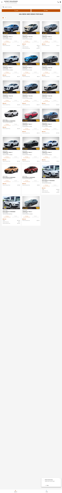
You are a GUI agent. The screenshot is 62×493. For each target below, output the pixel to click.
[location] (60, 2)
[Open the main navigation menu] (2, 2)
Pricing (7, 41)
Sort (17, 10)
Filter (46, 10)
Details (15, 41)
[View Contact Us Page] (58, 2)
